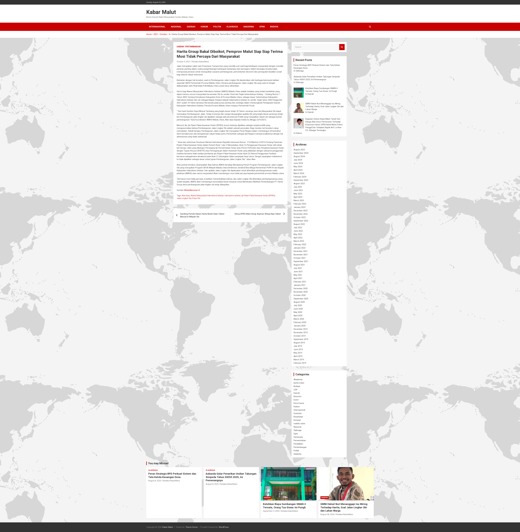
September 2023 (301, 180)
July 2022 (298, 227)
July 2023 (298, 187)
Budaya (274, 26)
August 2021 (299, 265)
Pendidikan (298, 444)
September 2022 (301, 221)
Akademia (248, 26)
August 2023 (299, 183)
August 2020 (299, 302)
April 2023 (298, 197)
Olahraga (232, 26)
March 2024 (299, 173)
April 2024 (298, 170)
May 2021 (298, 275)
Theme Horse (191, 527)
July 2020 (298, 305)
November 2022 (301, 214)
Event (296, 400)
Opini (262, 26)
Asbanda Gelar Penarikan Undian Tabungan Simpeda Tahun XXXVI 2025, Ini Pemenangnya (231, 477)
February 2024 (300, 177)
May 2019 (298, 353)
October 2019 (300, 336)
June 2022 (298, 231)
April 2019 (298, 356)
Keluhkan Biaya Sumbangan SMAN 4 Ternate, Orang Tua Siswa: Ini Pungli (284, 505)
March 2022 (299, 241)
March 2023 (299, 200)
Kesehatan (298, 417)
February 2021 (300, 281)
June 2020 (298, 309)
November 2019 (301, 332)
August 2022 (299, 224)
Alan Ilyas (186, 195)
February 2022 (300, 244)
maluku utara (299, 423)
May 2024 (298, 166)
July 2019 (298, 346)
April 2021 (298, 278)
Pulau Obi (196, 198)
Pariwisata (298, 437)
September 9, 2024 (271, 511)
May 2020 (298, 312)
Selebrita (297, 454)
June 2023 (298, 190)
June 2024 (298, 163)
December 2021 (301, 251)
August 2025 (299, 149)
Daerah (191, 26)
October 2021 (300, 258)
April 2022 (298, 237)
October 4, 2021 (183, 62)
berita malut (299, 383)
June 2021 (298, 271)
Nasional (176, 26)
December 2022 (301, 210)
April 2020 (298, 315)
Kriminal (297, 420)
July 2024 (298, 160)
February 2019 (300, 363)
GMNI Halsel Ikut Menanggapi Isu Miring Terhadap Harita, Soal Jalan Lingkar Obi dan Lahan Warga (343, 507)
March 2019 (299, 359)
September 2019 (301, 339)
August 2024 (299, 156)
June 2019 (298, 349)
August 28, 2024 (327, 514)
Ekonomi (297, 396)
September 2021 (301, 261)
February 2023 (300, 204)
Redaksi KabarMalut (200, 62)
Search (342, 47)
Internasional (157, 26)
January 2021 (300, 285)
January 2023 (300, 207)
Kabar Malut (161, 12)
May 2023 (298, 193)
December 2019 (301, 329)
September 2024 (301, 153)
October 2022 (300, 217)
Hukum (204, 26)
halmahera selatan (233, 195)
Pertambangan (193, 47)
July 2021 (298, 268)
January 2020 (300, 326)
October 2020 (300, 295)
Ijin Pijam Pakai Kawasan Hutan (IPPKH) (258, 195)
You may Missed (158, 463)
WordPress (224, 527)
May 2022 (298, 234)
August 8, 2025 (154, 481)
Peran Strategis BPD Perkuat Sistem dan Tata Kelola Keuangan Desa (172, 475)
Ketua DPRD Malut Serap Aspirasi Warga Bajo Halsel (258, 214)
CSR (295, 389)
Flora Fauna (299, 403)
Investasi (298, 413)
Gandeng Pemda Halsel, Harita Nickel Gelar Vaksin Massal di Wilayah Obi (202, 215)
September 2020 (301, 298)
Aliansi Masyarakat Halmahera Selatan (207, 195)
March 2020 (299, 319)
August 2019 (299, 342)
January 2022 (300, 248)
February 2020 (300, 322)
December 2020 (301, 288)
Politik (217, 26)
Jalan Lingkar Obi (184, 198)
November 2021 (301, 254)
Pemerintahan (300, 440)
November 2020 (301, 292)
